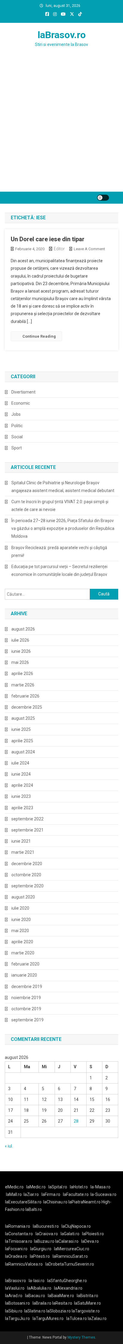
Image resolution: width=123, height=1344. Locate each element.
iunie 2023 (21, 796)
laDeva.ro (90, 1241)
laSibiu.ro (13, 1311)
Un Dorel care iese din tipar (47, 239)
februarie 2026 (25, 696)
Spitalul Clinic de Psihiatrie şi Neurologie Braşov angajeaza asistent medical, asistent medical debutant (62, 486)
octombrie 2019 (26, 1008)
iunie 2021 (21, 841)
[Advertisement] (61, 127)
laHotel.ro (79, 1186)
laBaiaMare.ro (61, 1295)
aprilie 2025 (22, 740)
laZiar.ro (31, 1194)
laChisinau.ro (55, 1202)
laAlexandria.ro (68, 1288)
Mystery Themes (81, 1337)
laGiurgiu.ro (42, 1248)
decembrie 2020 (26, 863)
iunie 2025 (21, 729)
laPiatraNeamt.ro (84, 1202)
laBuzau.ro (44, 1241)
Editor (59, 248)
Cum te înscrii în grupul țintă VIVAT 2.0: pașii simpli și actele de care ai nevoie (59, 505)
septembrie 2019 (27, 1019)
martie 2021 (22, 852)
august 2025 (23, 718)
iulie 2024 (20, 763)
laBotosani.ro (17, 1303)
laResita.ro (62, 1303)
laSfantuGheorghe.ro (67, 1280)
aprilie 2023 (22, 807)
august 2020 (23, 897)
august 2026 (23, 629)
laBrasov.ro (62, 35)
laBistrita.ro (87, 1295)
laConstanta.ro (19, 1233)
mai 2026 (20, 662)
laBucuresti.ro (46, 1226)
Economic (20, 403)
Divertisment (23, 392)
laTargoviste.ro (86, 1311)
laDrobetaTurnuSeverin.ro (69, 1264)
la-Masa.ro (100, 1186)
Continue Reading (39, 336)
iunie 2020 (21, 919)
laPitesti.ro (40, 1256)
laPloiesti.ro (93, 1233)
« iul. (9, 1146)
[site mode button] (103, 198)
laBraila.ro (42, 1303)
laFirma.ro (50, 1194)
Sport (16, 447)
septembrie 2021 (27, 830)
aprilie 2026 (22, 673)
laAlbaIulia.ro (39, 1288)
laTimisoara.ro (18, 1241)
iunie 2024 (21, 774)
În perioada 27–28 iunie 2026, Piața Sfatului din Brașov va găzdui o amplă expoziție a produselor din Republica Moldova (62, 528)
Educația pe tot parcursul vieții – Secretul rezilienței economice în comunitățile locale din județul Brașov (59, 570)
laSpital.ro (57, 1186)
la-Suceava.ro (103, 1194)
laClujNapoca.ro (76, 1226)
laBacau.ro (35, 1295)
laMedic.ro (36, 1186)
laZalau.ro (97, 1318)
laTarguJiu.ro (19, 1318)
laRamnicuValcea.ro (24, 1264)
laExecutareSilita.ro (23, 1202)
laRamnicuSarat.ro (70, 1256)
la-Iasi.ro (36, 1280)
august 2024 (23, 752)
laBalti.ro (33, 1209)
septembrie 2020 (27, 885)
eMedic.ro (14, 1186)
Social (17, 436)
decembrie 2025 (26, 707)
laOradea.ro (16, 1256)
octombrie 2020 (26, 874)
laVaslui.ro (16, 1288)
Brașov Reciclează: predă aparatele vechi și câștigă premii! (59, 551)
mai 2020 (20, 930)
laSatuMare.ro (87, 1303)
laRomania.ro (17, 1226)
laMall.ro (14, 1194)
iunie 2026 (21, 651)
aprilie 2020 (22, 941)
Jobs (16, 414)
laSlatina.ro (34, 1311)
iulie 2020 (20, 908)
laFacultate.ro (76, 1194)
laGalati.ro (70, 1233)
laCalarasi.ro (67, 1241)
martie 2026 (22, 685)
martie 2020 (22, 952)
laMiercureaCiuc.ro (71, 1248)
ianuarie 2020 (24, 975)
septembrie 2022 (27, 818)
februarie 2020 (25, 964)
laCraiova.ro (47, 1233)
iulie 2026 (20, 640)
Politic (17, 425)
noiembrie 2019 (26, 997)
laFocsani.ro (16, 1248)
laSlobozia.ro (58, 1311)
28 (76, 1121)
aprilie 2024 (22, 785)
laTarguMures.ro (48, 1318)
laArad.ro (13, 1295)
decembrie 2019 (26, 986)
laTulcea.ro (77, 1318)
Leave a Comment (89, 249)
